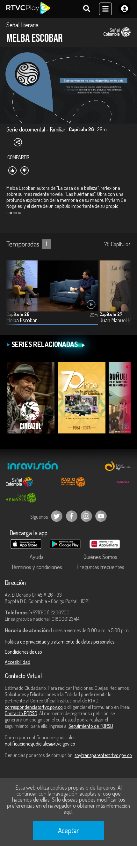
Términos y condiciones (36, 566)
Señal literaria (22, 25)
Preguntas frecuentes (100, 566)
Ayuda (37, 556)
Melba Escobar (21, 320)
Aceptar (68, 830)
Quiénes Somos (100, 556)
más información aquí (97, 809)
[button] (122, 297)
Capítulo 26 (17, 314)
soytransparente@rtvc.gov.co (103, 755)
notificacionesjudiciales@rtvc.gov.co (40, 743)
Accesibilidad (17, 662)
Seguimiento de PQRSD (90, 726)
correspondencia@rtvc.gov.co (34, 707)
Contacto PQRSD (21, 713)
